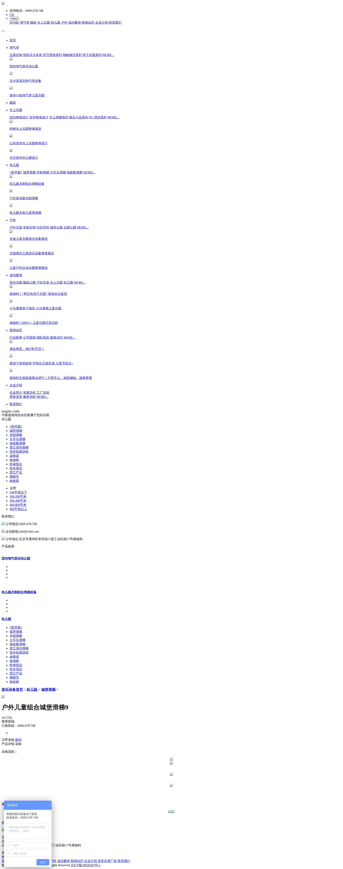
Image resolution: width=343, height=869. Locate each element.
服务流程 (29, 396)
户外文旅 (16, 227)
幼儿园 (55, 22)
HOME (14, 22)
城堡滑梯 (29, 172)
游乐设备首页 (12, 690)
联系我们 (115, 22)
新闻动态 (88, 22)
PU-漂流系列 (98, 117)
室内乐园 (16, 282)
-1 (85, 865)
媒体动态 (56, 337)
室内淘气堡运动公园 (16, 558)
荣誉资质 (16, 396)
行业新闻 (16, 337)
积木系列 (16, 468)
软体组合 (16, 464)
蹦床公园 (29, 282)
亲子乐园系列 (92, 55)
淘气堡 (24, 22)
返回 (18, 739)
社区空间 (43, 227)
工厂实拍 (43, 392)
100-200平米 (18, 496)
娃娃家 (14, 480)
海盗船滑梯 (75, 172)
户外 (64, 22)
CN (12, 14)
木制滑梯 (43, 172)
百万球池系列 (52, 55)
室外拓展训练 (19, 451)
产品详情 (8, 744)
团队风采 (43, 337)
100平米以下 (18, 492)
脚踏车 (14, 476)
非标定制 (29, 227)
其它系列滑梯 (19, 447)
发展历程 (29, 392)
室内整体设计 (19, 117)
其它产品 (16, 472)
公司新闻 (29, 337)
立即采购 (8, 739)
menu (14, 18)
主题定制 (16, 55)
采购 (18, 744)
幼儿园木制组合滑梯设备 (19, 592)
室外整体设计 (38, 117)
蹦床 (33, 22)
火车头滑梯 (58, 172)
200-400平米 (18, 500)
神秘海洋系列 (72, 55)
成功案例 (74, 22)
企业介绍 (101, 22)
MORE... (108, 55)
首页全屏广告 (107, 861)
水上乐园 (43, 22)
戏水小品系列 (78, 117)
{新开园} (16, 172)
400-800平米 (18, 505)
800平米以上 (18, 509)
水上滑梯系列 (58, 117)
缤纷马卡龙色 (32, 55)
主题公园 (70, 227)
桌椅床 (14, 455)
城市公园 (56, 227)
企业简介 (16, 392)
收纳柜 (14, 460)
